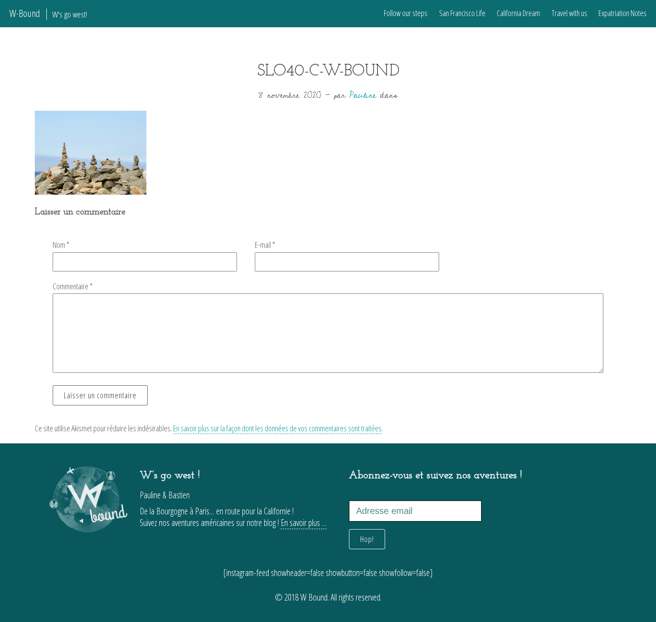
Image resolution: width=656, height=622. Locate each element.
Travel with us (569, 13)
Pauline (362, 95)
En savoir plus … (304, 523)
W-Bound (48, 13)
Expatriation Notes (622, 13)
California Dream (518, 13)
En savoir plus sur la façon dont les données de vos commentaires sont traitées (277, 428)
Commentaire (73, 286)
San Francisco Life (462, 13)
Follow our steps (406, 13)
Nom (61, 244)
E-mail (265, 244)
